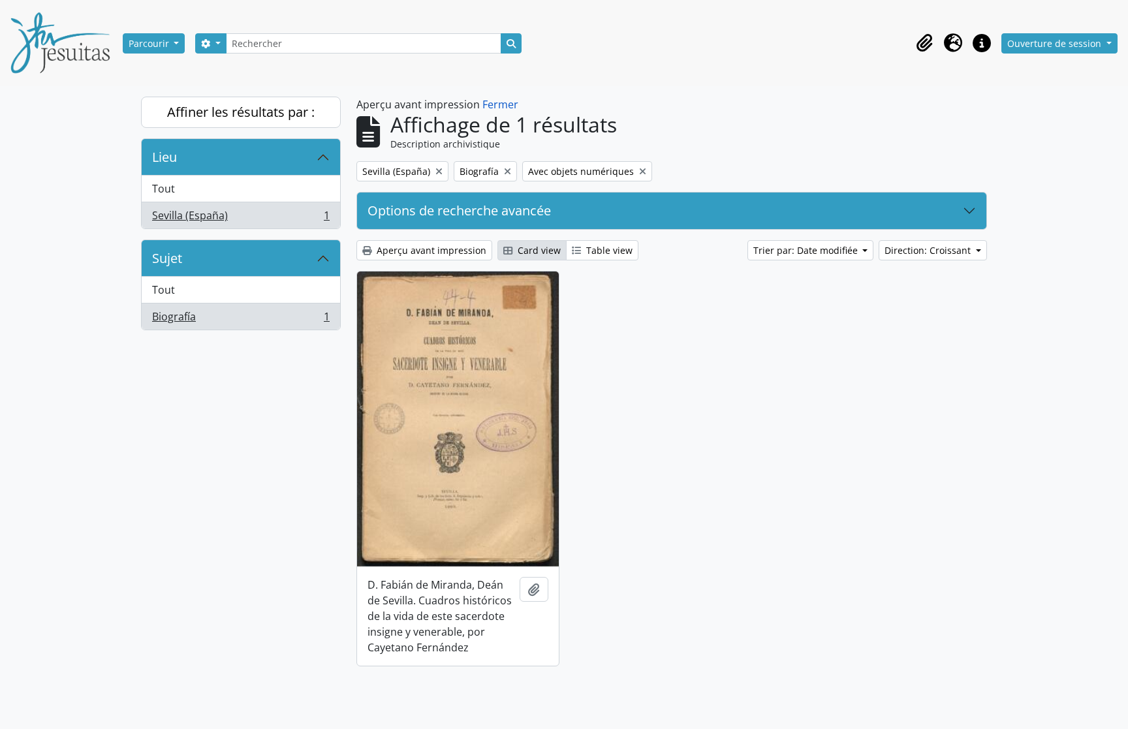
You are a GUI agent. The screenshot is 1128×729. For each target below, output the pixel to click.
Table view (608, 250)
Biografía (240, 319)
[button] (924, 43)
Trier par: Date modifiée (806, 250)
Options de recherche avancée (459, 210)
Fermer (500, 104)
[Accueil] (65, 43)
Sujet (167, 258)
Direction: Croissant (929, 250)
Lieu (164, 157)
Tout (163, 188)
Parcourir (150, 43)
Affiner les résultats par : (241, 112)
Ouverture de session (1055, 43)
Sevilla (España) (240, 218)
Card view (538, 250)
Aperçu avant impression (430, 250)
